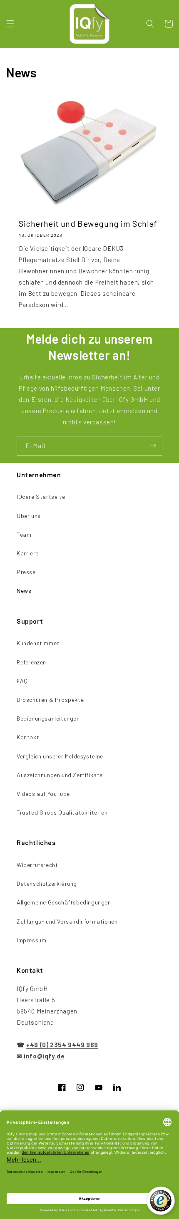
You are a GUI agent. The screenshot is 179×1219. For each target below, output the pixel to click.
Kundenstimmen (38, 643)
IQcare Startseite (41, 496)
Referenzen (31, 662)
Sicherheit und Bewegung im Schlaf (88, 223)
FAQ (22, 680)
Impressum (31, 940)
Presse (26, 571)
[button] (10, 24)
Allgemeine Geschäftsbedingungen (64, 902)
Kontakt (28, 737)
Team (24, 534)
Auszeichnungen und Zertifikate (60, 774)
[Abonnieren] (153, 446)
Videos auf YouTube (43, 793)
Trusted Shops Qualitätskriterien (62, 812)
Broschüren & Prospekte (50, 699)
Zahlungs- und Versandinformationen (67, 921)
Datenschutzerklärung (47, 883)
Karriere (28, 553)
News (24, 590)
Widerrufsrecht (37, 864)
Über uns (29, 515)
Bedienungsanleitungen (48, 718)
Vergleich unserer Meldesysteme (60, 756)
